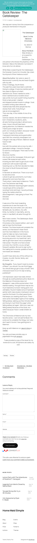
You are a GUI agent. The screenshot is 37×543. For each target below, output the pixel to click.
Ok (7, 8)
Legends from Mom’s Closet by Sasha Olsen (14, 485)
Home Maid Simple (13, 510)
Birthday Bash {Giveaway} (8, 367)
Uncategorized (18, 20)
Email (4, 422)
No (12, 8)
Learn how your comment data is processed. (18, 459)
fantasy (6, 355)
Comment (6, 394)
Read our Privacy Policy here (23, 8)
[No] (35, 5)
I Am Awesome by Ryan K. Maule (11, 499)
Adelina (10, 20)
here (30, 266)
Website (5, 429)
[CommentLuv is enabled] (12, 451)
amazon (19, 336)
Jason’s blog (25, 328)
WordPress (31, 539)
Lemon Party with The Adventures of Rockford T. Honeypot (15, 478)
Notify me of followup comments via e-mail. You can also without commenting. (15, 439)
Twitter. (5, 330)
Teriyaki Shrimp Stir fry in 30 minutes (11, 492)
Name (4, 414)
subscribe (24, 439)
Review (12, 355)
